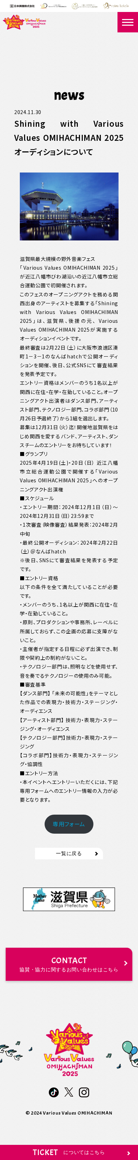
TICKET (69, 1152)
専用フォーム (69, 824)
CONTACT (68, 964)
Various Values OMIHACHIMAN (77, 1113)
